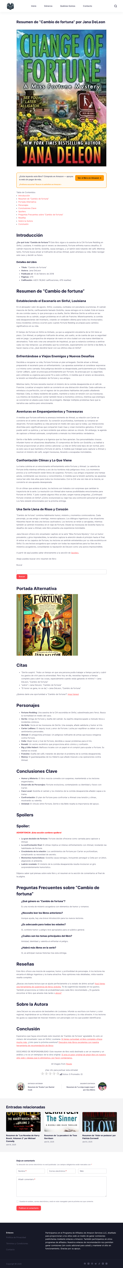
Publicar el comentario (29, 1208)
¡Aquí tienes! (73, 694)
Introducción (24, 195)
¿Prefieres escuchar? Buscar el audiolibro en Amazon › (40, 184)
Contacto (87, 6)
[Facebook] (85, 1264)
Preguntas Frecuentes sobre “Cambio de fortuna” (40, 214)
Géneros (48, 6)
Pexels (69, 1064)
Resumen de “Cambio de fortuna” (33, 199)
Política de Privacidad (16, 1237)
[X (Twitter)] (88, 1264)
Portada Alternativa (27, 202)
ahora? (58, 993)
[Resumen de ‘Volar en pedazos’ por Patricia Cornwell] (99, 1122)
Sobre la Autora (25, 221)
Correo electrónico (58, 1171)
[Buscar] (115, 6)
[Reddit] (96, 1264)
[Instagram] (106, 1264)
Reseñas (22, 218)
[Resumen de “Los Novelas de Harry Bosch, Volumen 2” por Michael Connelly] (23, 1122)
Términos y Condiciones (17, 1243)
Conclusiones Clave (27, 208)
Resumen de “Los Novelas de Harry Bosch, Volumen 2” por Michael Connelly (22, 1138)
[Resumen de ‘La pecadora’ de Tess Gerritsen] (61, 1122)
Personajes (23, 205)
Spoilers (22, 211)
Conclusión (23, 224)
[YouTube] (103, 1264)
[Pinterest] (92, 1264)
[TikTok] (99, 1264)
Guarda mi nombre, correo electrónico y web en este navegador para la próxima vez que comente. (56, 1201)
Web (82, 1171)
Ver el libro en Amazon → (89, 178)
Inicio (33, 6)
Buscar (19, 565)
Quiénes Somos (67, 6)
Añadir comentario (26, 1179)
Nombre (22, 1171)
